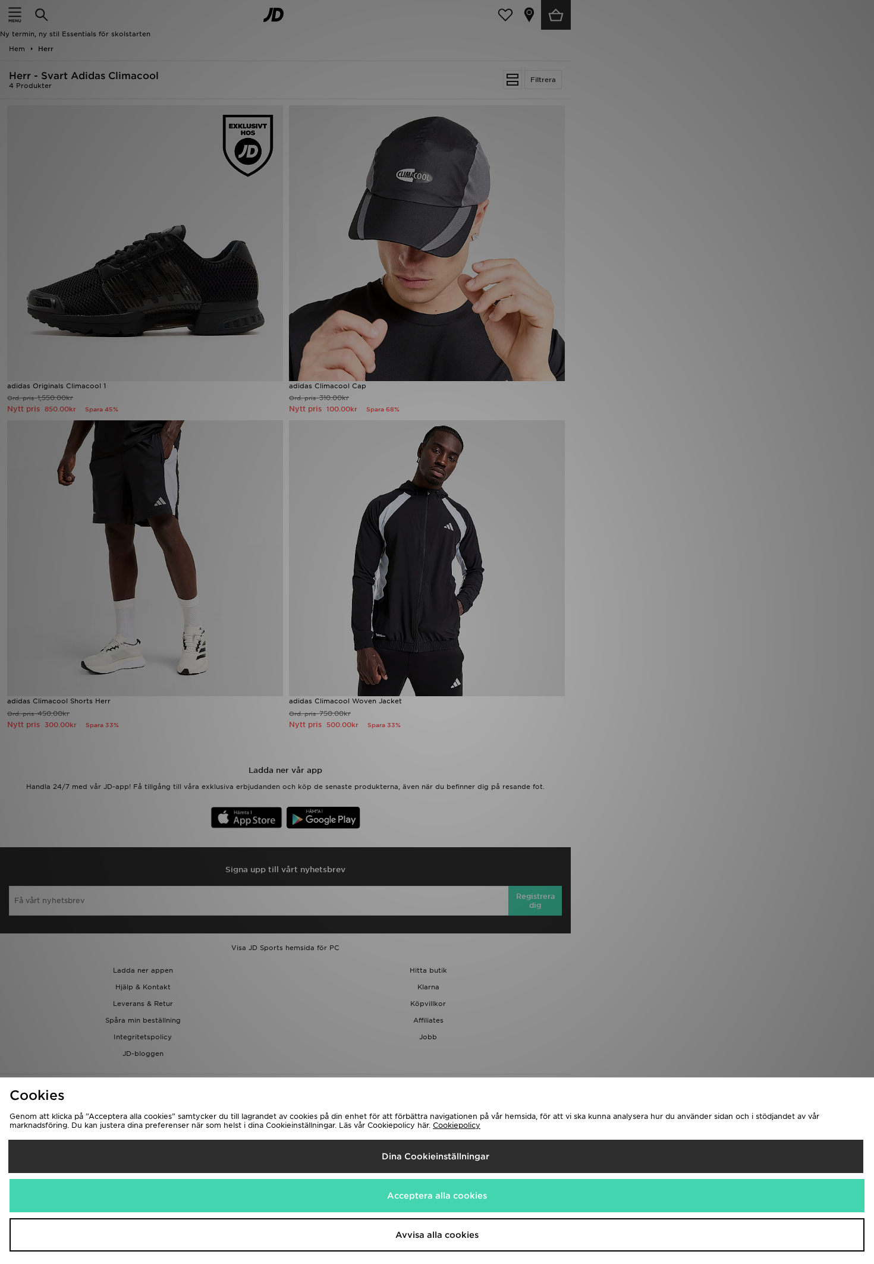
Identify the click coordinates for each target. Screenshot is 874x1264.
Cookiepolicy (456, 1125)
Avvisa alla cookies (437, 1235)
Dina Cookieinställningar (435, 1156)
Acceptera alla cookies (437, 1195)
